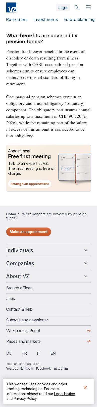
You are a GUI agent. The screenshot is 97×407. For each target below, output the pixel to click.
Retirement (17, 19)
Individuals (19, 250)
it (39, 353)
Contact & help (19, 309)
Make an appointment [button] (29, 232)
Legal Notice (64, 394)
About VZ (17, 276)
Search (77, 7)
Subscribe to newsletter (27, 319)
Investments (46, 19)
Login (63, 7)
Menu (89, 7)
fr (24, 353)
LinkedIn (27, 368)
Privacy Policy (25, 398)
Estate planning (79, 19)
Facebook (43, 368)
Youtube (12, 368)
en (53, 353)
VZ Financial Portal (31, 332)
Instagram (60, 368)
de (9, 353)
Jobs (10, 298)
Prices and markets (31, 343)
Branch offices (19, 287)
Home (11, 214)
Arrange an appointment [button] (30, 185)
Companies (20, 263)
